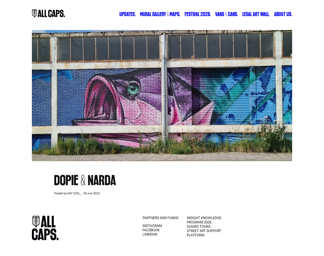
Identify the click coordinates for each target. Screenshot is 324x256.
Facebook (151, 230)
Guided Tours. (199, 226)
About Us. (283, 13)
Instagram (152, 226)
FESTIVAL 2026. (198, 13)
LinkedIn (149, 234)
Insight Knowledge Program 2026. (204, 220)
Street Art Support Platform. (204, 233)
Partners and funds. (160, 218)
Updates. (127, 13)
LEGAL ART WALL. (256, 13)
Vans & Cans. (226, 13)
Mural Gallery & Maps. (160, 13)
